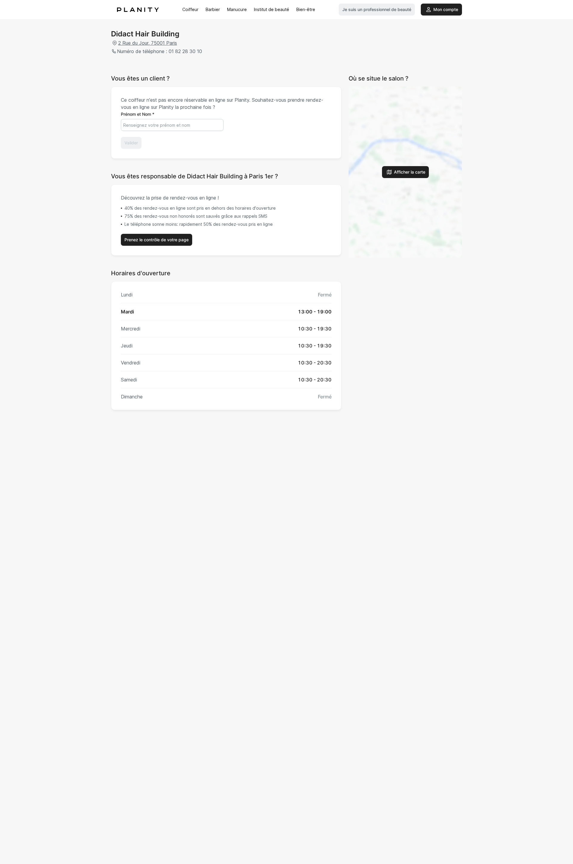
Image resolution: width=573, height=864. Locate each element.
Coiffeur (190, 9)
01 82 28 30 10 (185, 51)
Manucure (237, 9)
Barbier (213, 9)
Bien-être (305, 9)
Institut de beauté (271, 9)
